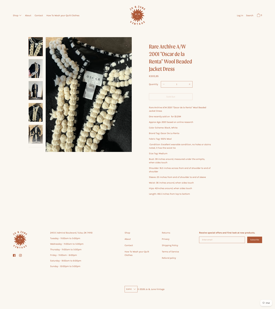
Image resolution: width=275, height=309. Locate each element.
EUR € (129, 289)
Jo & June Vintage (155, 289)
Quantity (153, 84)
